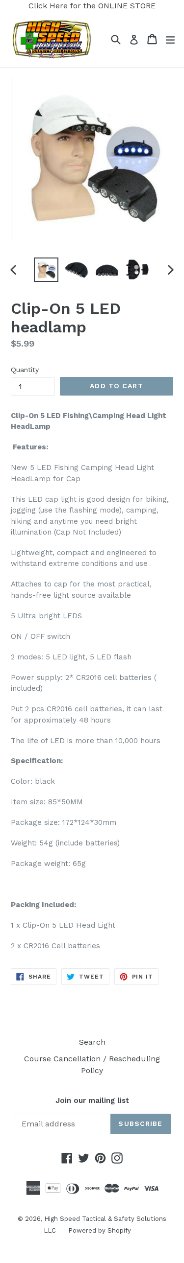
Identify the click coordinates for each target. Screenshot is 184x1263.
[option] (46, 269)
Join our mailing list (92, 1100)
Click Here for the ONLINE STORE (92, 5)
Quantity (25, 370)
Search (92, 1042)
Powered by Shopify (99, 1230)
